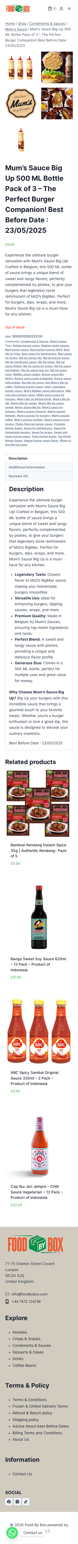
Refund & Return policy (32, 1413)
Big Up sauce (46, 362)
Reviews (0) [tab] (18, 476)
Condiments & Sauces (35, 341)
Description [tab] (18, 458)
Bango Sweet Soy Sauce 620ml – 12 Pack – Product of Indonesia (38, 964)
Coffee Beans (24, 1365)
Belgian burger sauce (26, 345)
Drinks (18, 1359)
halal (47, 386)
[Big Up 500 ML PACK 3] (21, 67)
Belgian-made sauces (55, 345)
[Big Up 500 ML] (21, 139)
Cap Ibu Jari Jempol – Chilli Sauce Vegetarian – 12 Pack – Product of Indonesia (37, 1192)
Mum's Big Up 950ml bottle (34, 399)
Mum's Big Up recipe (24, 403)
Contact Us (22, 1474)
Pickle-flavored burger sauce (33, 424)
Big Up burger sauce (56, 357)
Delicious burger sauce (28, 386)
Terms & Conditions (30, 1400)
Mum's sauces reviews (28, 419)
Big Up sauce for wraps (38, 366)
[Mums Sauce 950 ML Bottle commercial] (57, 103)
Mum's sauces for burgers (33, 415)
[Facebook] (9, 1501)
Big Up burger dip (30, 357)
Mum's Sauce (58, 341)
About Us (21, 1439)
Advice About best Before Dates (41, 1426)
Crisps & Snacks (27, 1339)
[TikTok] (25, 1501)
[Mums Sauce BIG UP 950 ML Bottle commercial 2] (57, 67)
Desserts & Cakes (28, 1352)
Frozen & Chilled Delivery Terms (40, 1406)
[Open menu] (69, 8)
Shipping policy (26, 1420)
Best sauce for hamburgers (39, 353)
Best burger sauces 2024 (46, 349)
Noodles (20, 1332)
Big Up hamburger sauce (21, 362)
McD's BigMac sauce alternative (44, 390)
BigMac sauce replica (26, 374)
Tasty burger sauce (44, 436)
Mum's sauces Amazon (31, 411)
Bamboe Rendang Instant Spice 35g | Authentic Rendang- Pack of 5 (39, 850)
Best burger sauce (17, 349)
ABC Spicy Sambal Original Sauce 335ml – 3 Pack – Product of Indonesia (34, 1078)
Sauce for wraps (42, 432)
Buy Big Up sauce (33, 382)
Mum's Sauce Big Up (28, 407)
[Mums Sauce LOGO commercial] (21, 103)
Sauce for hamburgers (38, 428)
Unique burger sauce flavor (41, 440)
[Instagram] (17, 1501)
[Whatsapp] (12, 1533)
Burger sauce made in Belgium (34, 378)
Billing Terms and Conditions (37, 1433)
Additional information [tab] (27, 467)
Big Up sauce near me (35, 370)
